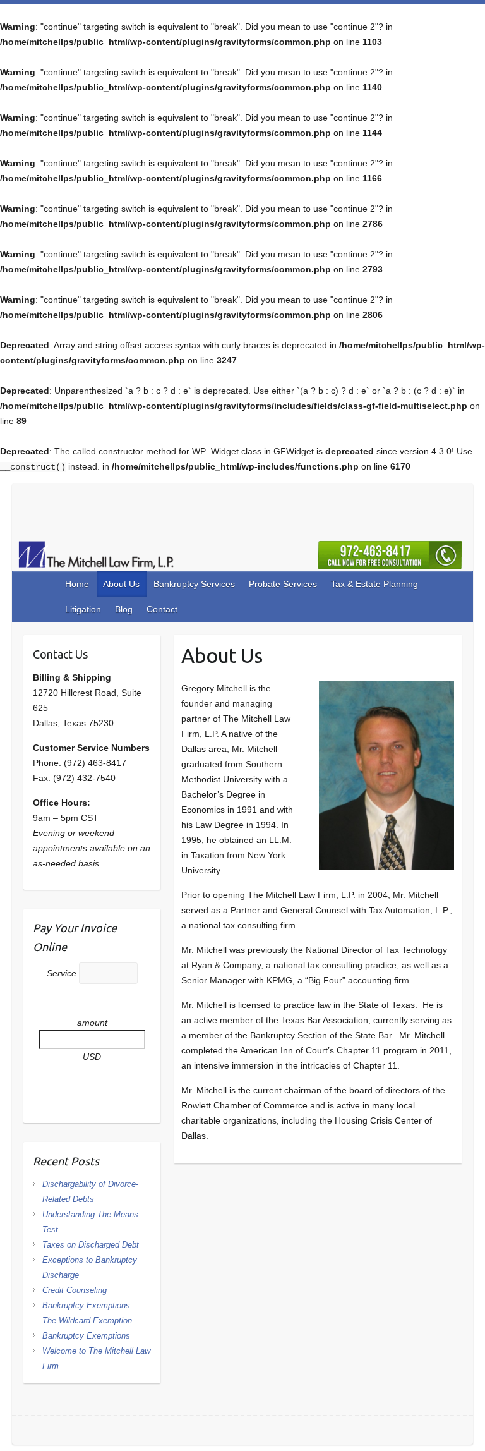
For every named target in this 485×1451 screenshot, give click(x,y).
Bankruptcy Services (194, 584)
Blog (124, 609)
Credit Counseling (74, 1290)
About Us (121, 584)
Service (63, 973)
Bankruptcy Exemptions (86, 1335)
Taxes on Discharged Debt (90, 1244)
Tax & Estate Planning (374, 584)
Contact (162, 609)
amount (92, 1022)
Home (77, 584)
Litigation (83, 609)
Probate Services (283, 584)
